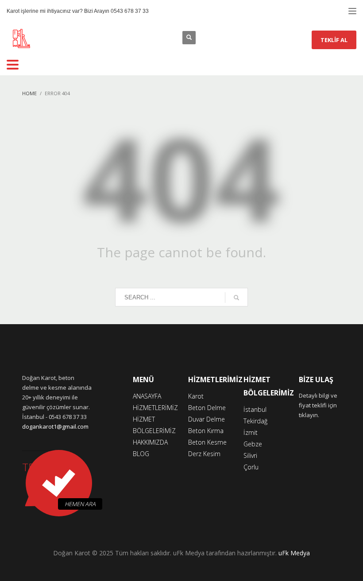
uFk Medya (294, 553)
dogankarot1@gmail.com (55, 426)
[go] (236, 297)
